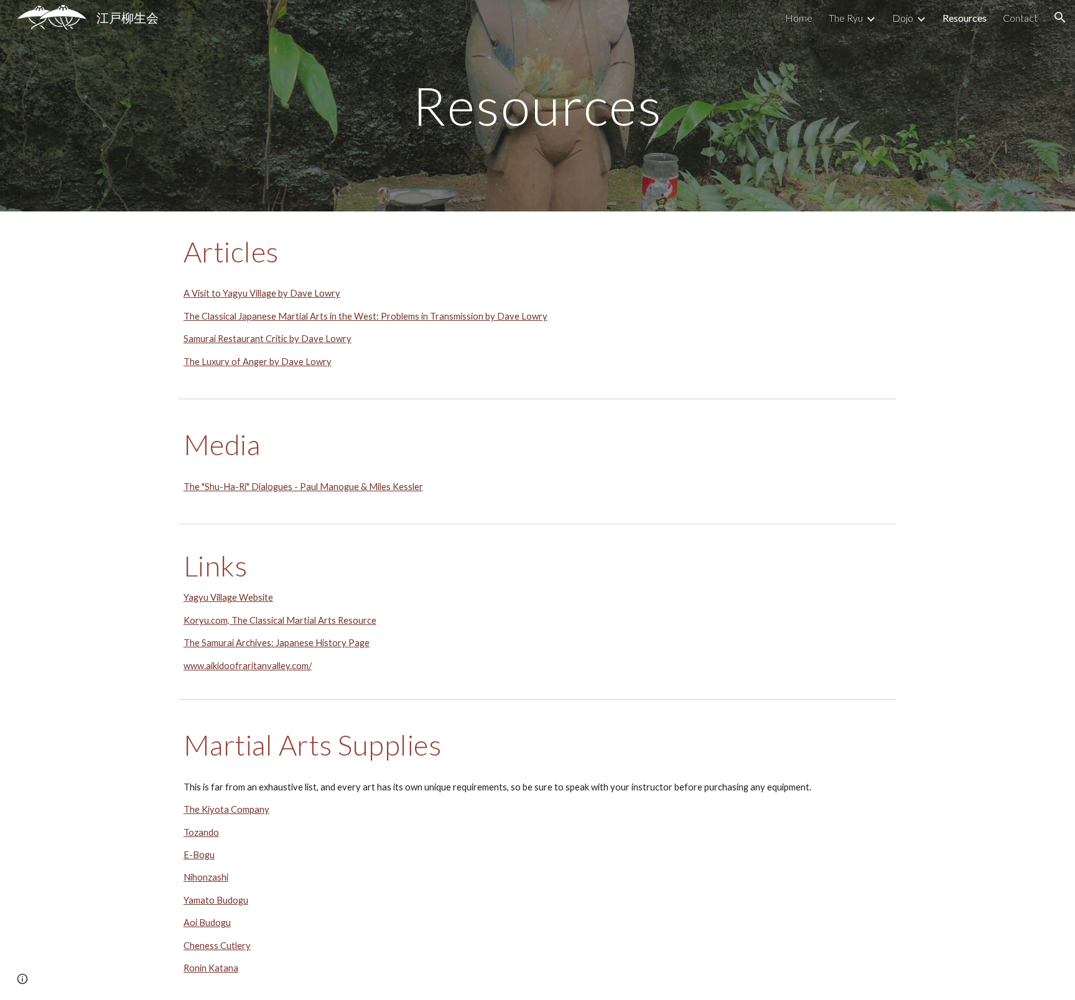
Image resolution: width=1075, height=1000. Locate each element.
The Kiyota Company (226, 809)
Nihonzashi (206, 877)
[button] (1060, 17)
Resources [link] (964, 18)
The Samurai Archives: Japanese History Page (277, 642)
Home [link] (798, 18)
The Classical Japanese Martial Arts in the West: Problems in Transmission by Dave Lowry (365, 316)
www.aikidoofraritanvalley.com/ (248, 665)
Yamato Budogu (216, 900)
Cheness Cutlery (217, 945)
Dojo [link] (902, 18)
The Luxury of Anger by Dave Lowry (258, 361)
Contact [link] (1020, 18)
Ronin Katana (211, 968)
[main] (537, 105)
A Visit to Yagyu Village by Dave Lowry (262, 293)
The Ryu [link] (846, 18)
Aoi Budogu (207, 922)
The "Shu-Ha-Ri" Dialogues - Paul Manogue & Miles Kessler (303, 486)
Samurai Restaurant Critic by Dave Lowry (267, 338)
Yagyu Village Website (228, 597)
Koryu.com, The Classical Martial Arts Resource (280, 620)
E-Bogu (199, 855)
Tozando (201, 832)
